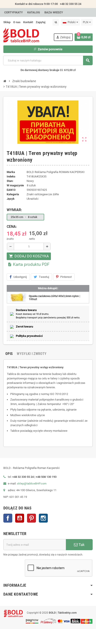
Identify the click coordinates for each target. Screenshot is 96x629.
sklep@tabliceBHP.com (31, 483)
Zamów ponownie (48, 49)
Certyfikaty (13, 12)
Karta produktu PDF (29, 264)
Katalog (33, 12)
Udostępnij (20, 277)
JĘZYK (11, 198)
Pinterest (66, 277)
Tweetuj (44, 277)
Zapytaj (40, 22)
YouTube (19, 518)
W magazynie (15, 185)
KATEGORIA (13, 194)
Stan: (10, 181)
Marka (11, 172)
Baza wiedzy (53, 12)
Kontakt (28, 22)
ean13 (11, 189)
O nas (17, 22)
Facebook (7, 518)
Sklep (6, 22)
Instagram (43, 518)
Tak (81, 544)
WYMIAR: (14, 210)
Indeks (11, 176)
